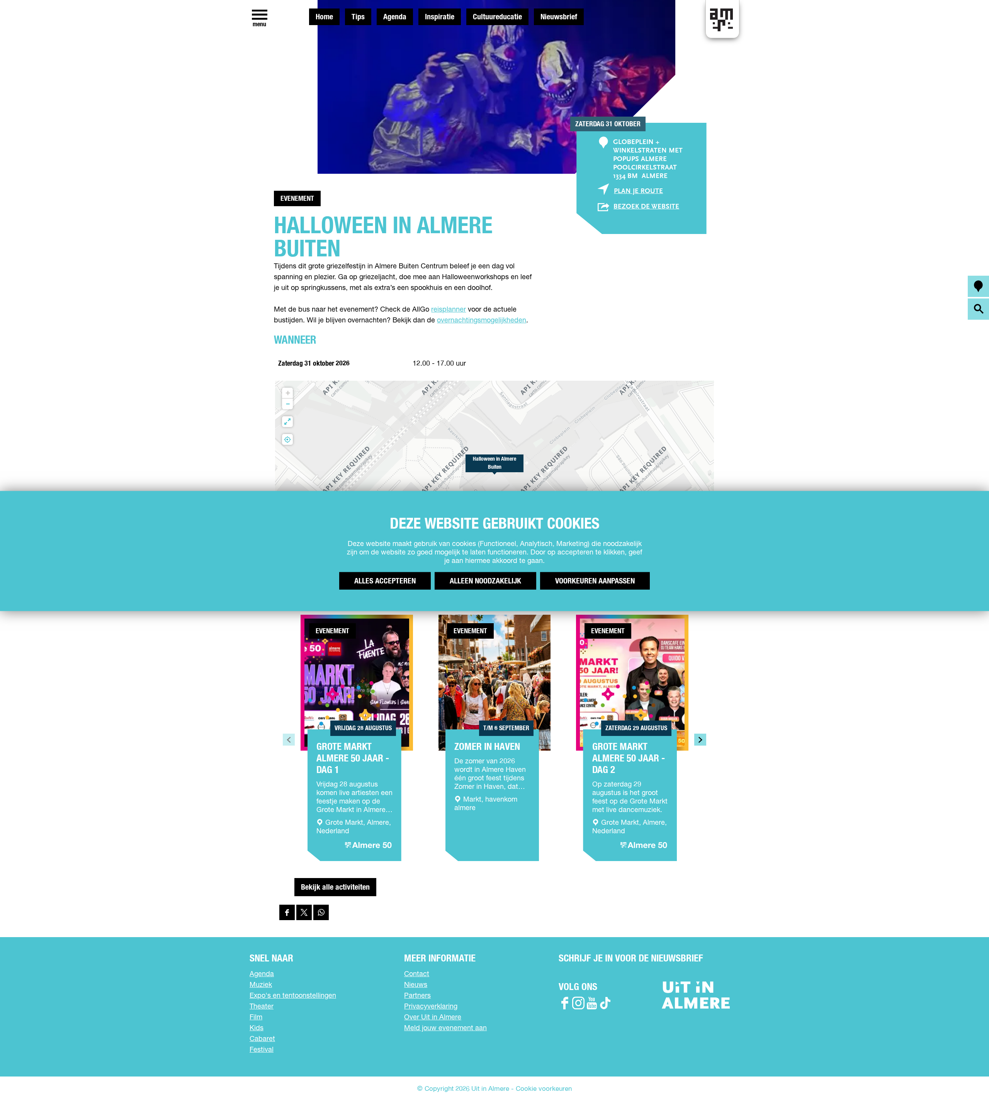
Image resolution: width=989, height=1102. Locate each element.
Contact (416, 974)
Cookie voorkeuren (544, 1089)
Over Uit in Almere (432, 1017)
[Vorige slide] (289, 740)
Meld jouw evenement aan (445, 1028)
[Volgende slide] (700, 740)
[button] (494, 467)
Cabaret (262, 1039)
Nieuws (415, 985)
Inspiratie (439, 17)
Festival (262, 1049)
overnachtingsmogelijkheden (481, 320)
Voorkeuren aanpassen (595, 581)
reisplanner (448, 309)
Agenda (394, 17)
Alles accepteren (385, 581)
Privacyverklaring (430, 1006)
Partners (417, 995)
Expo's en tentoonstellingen (293, 995)
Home (324, 17)
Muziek (261, 985)
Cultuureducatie (497, 17)
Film (256, 1017)
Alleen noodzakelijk (485, 581)
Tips (358, 17)
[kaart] (978, 286)
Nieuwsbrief (558, 17)
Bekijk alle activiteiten (335, 887)
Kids (256, 1028)
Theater (262, 1006)
